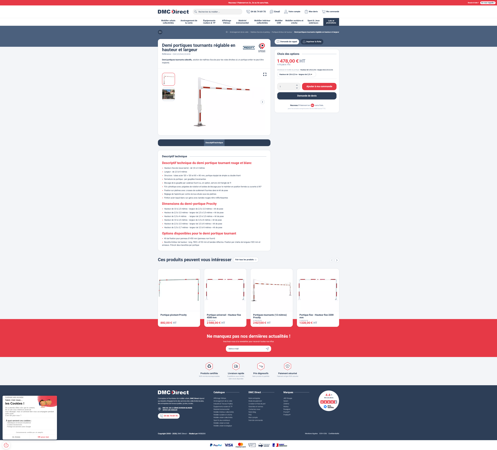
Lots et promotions (331, 21)
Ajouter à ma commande (319, 86)
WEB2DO (202, 434)
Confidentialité (333, 433)
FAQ (249, 415)
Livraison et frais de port (256, 404)
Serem (285, 401)
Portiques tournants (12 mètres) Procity (270, 316)
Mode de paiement (255, 401)
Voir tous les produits (244, 259)
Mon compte (253, 417)
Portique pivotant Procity (173, 315)
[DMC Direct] (173, 12)
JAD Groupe (287, 398)
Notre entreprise (254, 398)
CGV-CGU (323, 433)
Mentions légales (311, 433)
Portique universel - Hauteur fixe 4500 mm (224, 316)
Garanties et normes (255, 406)
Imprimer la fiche (313, 41)
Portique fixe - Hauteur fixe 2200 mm (316, 316)
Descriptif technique (214, 142)
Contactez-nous (254, 409)
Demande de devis (307, 96)
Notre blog (252, 412)
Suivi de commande (255, 420)
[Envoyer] (268, 349)
